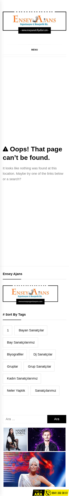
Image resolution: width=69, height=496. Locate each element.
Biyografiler (15, 354)
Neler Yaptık (16, 390)
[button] (34, 49)
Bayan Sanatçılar (31, 330)
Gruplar (12, 366)
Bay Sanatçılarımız (21, 342)
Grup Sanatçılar (39, 366)
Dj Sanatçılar (42, 354)
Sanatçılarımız (45, 390)
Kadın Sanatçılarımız (22, 378)
